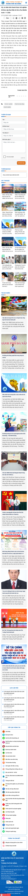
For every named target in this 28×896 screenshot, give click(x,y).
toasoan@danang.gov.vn (10, 878)
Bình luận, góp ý (6, 139)
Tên (3, 119)
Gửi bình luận (21, 163)
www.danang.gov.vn (10, 891)
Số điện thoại (6, 126)
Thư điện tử (5, 132)
